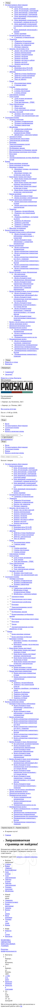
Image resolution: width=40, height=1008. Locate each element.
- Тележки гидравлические (23, 121)
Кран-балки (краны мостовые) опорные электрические (25, 655)
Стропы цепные (19, 552)
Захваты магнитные (21, 523)
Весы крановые (8, 916)
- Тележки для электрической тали (26, 115)
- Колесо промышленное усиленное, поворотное (22, 342)
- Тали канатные (20, 108)
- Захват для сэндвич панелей (24, 51)
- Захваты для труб (20, 62)
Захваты (8, 908)
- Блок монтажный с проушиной (25, 14)
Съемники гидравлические (23, 496)
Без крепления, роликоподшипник (26, 744)
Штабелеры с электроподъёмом (25, 594)
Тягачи (11, 156)
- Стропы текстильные (22, 91)
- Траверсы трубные (21, 226)
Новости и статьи (11, 362)
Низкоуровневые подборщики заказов (23, 150)
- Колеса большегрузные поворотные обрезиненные (23, 283)
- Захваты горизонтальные (23, 54)
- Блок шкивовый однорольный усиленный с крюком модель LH (25, 21)
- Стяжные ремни (20, 85)
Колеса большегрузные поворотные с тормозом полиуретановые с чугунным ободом (24, 779)
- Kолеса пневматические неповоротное (23, 330)
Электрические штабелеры (19, 140)
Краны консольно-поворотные (20, 200)
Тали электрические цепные (24, 569)
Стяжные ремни (19, 544)
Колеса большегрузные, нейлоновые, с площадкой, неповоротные (23, 713)
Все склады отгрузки (8, 409)
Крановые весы (15, 66)
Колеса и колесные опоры (14, 230)
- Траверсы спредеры (21, 222)
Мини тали (18, 565)
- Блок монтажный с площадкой (25, 12)
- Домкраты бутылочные (22, 41)
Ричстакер (13, 154)
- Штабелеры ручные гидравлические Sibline (22, 132)
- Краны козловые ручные (23, 196)
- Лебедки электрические (23, 77)
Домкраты (13, 39)
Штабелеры (13, 127)
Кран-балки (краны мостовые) (20, 177)
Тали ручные (14, 96)
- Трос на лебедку (20, 79)
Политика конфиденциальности (9, 950)
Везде (7, 424)
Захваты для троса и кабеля (23, 519)
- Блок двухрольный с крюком (25, 9)
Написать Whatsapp (8, 982)
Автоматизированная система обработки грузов (21, 628)
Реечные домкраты (20, 506)
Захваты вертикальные (22, 512)
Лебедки (12, 72)
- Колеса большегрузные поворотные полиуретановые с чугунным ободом (25, 304)
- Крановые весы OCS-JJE (23, 68)
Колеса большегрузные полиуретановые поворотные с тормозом (25, 785)
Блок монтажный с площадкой (25, 472)
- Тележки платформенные (23, 123)
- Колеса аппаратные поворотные (26, 251)
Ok (21, 1006)
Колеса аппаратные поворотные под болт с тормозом (25, 727)
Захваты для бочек (20, 517)
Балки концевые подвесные (19, 165)
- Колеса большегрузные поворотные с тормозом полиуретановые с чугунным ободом (24, 311)
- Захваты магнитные (21, 64)
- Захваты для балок (21, 56)
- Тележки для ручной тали (23, 114)
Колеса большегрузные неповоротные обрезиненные (24, 746)
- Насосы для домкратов (22, 45)
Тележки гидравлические (23, 580)
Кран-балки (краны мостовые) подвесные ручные (25, 659)
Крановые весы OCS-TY (23, 529)
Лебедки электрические (22, 536)
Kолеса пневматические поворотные (22, 802)
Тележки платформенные (23, 582)
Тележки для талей (16, 112)
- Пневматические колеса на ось (25, 337)
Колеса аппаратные (16, 245)
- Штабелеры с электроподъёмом (26, 135)
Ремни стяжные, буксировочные (10, 868)
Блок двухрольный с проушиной (25, 470)
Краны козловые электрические (25, 669)
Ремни (11, 81)
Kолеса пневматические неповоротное (22, 798)
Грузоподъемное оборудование (16, 5)
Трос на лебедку (19, 538)
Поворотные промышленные (24, 814)
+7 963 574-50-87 (7, 978)
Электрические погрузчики (19, 138)
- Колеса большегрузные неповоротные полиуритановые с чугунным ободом (26, 299)
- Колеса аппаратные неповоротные (21, 248)
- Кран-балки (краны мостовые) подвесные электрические (25, 191)
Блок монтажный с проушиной (25, 473)
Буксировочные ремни (22, 542)
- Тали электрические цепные (24, 110)
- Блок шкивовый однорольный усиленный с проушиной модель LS (25, 26)
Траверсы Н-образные (22, 692)
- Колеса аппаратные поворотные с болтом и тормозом (26, 265)
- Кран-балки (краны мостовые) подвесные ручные (25, 187)
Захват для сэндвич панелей (24, 510)
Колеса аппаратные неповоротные (26, 719)
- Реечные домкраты (21, 47)
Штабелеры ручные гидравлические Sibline (22, 591)
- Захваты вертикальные (22, 52)
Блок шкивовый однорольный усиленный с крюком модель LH (25, 480)
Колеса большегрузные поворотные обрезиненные (23, 750)
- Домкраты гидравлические (24, 43)
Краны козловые (15, 194)
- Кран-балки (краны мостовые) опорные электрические (25, 183)
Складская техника (12, 117)
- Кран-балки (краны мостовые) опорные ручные (25, 179)
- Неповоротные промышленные (26, 345)
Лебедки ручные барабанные (24, 533)
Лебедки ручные (8, 880)
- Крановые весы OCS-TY (23, 70)
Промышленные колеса (17, 339)
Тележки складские (16, 119)
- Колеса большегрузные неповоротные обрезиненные (24, 279)
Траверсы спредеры (21, 694)
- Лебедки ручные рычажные (24, 75)
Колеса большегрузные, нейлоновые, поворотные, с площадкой (24, 707)
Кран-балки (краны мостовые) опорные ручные (25, 651)
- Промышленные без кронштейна (26, 348)
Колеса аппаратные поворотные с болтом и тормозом (26, 735)
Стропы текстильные (21, 550)
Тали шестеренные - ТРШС (24, 561)
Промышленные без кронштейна (26, 816)
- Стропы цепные (20, 93)
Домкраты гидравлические (23, 502)
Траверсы (12, 209)
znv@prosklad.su (7, 439)
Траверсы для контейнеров (23, 682)
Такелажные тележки (17, 94)
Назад (8, 3)
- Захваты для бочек (21, 58)
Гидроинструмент (11, 902)
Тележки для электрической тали (26, 575)
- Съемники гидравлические (24, 37)
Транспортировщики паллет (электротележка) (19, 145)
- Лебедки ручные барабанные (25, 73)
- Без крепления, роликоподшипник (20, 275)
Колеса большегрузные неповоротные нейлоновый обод (26, 762)
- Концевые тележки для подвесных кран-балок (22, 174)
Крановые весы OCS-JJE (23, 527)
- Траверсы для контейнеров (24, 211)
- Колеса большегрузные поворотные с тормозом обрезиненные (22, 287)
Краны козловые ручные (23, 667)
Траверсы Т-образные (21, 696)
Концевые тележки (16, 167)
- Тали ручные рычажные (23, 98)
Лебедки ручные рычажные (24, 535)
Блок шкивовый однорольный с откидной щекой (25, 476)
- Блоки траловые (20, 33)
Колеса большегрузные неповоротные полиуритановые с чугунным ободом (26, 766)
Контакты (8, 364)
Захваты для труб (20, 521)
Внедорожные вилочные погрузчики (22, 152)
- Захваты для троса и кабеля (24, 60)
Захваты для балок (20, 515)
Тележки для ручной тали (23, 573)
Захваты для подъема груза (19, 49)
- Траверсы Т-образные (22, 224)
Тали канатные (19, 567)
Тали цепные (18, 559)
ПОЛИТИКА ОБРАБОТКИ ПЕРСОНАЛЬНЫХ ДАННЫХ (8, 943)
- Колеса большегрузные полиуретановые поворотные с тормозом (25, 318)
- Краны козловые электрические (26, 198)
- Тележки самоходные (22, 125)
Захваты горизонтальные (23, 514)
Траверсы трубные (20, 698)
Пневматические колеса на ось (25, 805)
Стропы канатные (20, 548)
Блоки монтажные (16, 7)
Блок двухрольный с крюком (24, 468)
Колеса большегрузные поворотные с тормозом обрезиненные (22, 755)
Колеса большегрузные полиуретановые (24, 291)
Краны (7, 161)
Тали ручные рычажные (22, 557)
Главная (8, 835)
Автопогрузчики (15, 136)
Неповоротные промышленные (25, 812)
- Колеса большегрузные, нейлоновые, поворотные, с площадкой (24, 236)
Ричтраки (12, 142)
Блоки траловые (19, 493)
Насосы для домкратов (22, 504)
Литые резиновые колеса (18, 324)
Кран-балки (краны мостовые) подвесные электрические (25, 662)
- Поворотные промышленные (25, 347)
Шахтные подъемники (17, 228)
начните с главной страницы (26, 857)
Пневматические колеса (18, 327)
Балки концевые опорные (18, 163)
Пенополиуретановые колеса (20, 326)
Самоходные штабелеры (22, 588)
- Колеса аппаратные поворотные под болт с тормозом (26, 258)
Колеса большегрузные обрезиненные (23, 272)
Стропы (12, 87)
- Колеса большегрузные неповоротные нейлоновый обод (26, 294)
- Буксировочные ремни (22, 83)
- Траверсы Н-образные (22, 221)
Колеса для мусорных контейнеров (22, 322)
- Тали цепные (19, 100)
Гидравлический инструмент (20, 35)
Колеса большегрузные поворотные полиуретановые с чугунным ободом (25, 772)
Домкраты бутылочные (22, 500)
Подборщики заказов (17, 148)
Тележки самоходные (21, 584)
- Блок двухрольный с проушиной (26, 10)
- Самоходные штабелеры (23, 129)
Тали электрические (16, 104)
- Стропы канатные (21, 89)
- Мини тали (18, 106)
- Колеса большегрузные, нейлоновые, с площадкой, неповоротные (23, 241)
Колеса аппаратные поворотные (25, 721)
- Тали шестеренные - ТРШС (24, 102)
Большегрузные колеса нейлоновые (22, 232)
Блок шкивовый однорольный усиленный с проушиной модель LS (25, 485)
